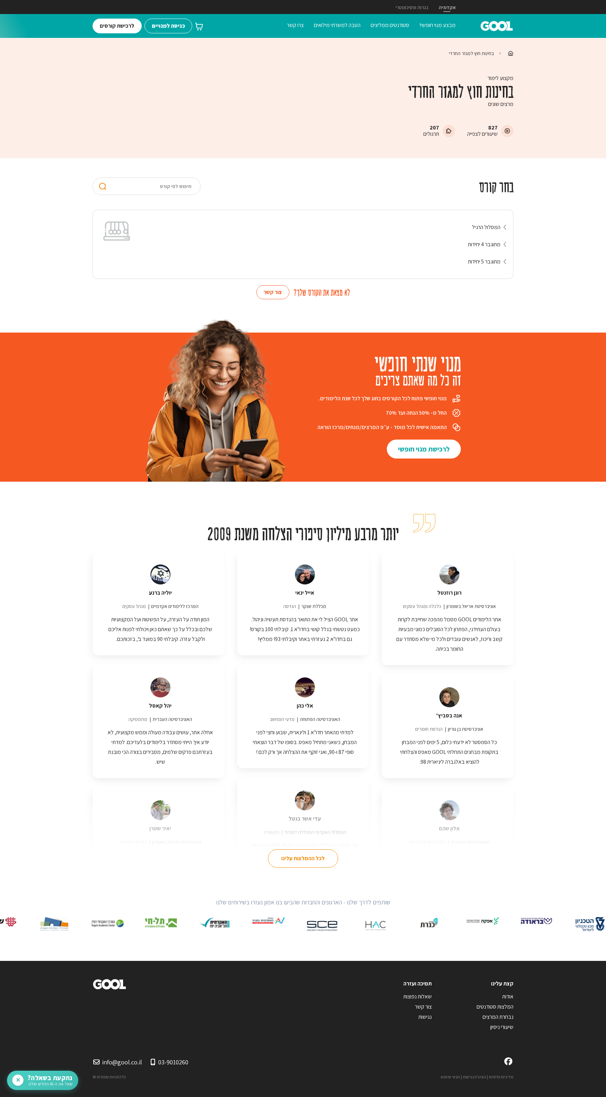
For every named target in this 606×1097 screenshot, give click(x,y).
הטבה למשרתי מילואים (337, 25)
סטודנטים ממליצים (390, 25)
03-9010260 (173, 1062)
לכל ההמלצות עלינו (303, 858)
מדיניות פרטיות (501, 1076)
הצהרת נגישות (474, 1076)
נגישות (425, 1017)
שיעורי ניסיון (501, 1027)
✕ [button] (18, 1080)
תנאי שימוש (450, 1076)
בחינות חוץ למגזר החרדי (471, 53)
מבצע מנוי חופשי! (437, 25)
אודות (507, 996)
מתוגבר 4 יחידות (484, 244)
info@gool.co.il (122, 1062)
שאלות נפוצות (417, 996)
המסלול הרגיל (486, 227)
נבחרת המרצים (498, 1017)
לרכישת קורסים (117, 25)
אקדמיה (447, 7)
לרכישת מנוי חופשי (424, 449)
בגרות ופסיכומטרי (412, 7)
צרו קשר (295, 25)
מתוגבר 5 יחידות (484, 261)
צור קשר (272, 292)
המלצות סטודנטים (495, 1006)
